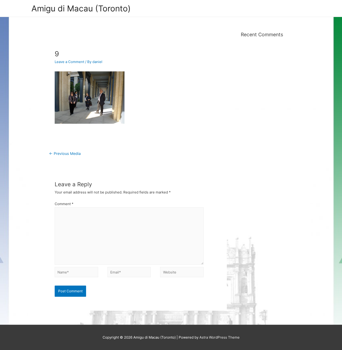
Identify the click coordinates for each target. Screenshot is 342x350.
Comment (64, 204)
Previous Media (65, 153)
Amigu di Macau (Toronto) (81, 8)
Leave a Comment (69, 62)
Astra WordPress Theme (219, 337)
